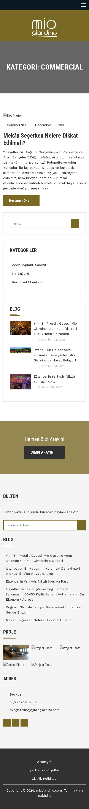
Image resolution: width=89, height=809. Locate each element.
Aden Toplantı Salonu (29, 265)
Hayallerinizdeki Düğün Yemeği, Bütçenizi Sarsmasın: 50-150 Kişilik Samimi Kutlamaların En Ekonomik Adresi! (45, 594)
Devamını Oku (19, 201)
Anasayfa (44, 762)
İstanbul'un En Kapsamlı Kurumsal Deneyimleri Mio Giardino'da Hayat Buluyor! (55, 355)
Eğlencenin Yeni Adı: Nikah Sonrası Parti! (54, 379)
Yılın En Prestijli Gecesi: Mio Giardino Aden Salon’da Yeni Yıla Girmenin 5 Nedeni (55, 329)
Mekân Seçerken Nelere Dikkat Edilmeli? (40, 139)
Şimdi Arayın (42, 452)
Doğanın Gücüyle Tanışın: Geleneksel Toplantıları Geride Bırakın (44, 609)
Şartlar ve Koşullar (44, 770)
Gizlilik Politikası (44, 779)
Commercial (16, 125)
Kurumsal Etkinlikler (28, 282)
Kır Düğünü (20, 274)
